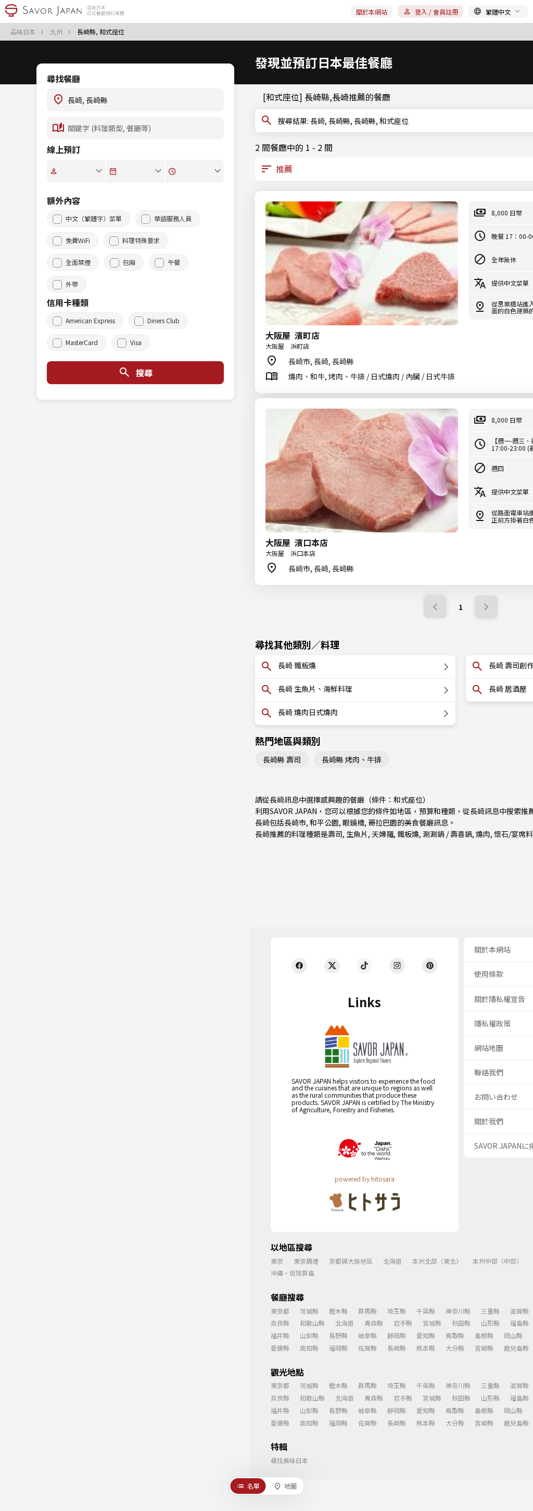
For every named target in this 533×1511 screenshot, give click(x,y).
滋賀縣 (519, 1310)
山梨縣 (309, 1335)
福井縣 (280, 1335)
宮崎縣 (484, 1347)
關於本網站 (371, 11)
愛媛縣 (280, 1347)
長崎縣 (396, 1347)
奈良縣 (280, 1322)
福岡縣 (338, 1347)
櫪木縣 (338, 1310)
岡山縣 (513, 1335)
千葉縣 (425, 1310)
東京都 (280, 1310)
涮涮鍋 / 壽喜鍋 (447, 834)
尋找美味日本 (289, 1460)
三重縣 (490, 1310)
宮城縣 (432, 1322)
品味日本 (23, 31)
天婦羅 (383, 834)
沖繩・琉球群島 (292, 1272)
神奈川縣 (458, 1310)
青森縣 (373, 1322)
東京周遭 (306, 1260)
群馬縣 (367, 1310)
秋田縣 (461, 1322)
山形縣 (490, 1322)
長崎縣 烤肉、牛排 (352, 759)
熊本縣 (425, 1347)
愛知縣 (425, 1335)
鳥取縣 (455, 1335)
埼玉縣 (396, 1310)
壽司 (335, 834)
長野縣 (338, 1335)
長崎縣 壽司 (282, 759)
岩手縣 (403, 1322)
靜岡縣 (396, 1335)
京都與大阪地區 (351, 1260)
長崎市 (295, 822)
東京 (277, 1260)
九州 (57, 31)
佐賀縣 (367, 1347)
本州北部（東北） (437, 1260)
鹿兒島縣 (516, 1347)
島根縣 (484, 1335)
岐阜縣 (367, 1335)
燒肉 (483, 834)
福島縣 (519, 1322)
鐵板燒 (408, 834)
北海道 (392, 1260)
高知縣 (309, 1347)
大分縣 (455, 1347)
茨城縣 (309, 1310)
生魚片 (357, 834)
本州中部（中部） (498, 1260)
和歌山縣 (312, 1322)
